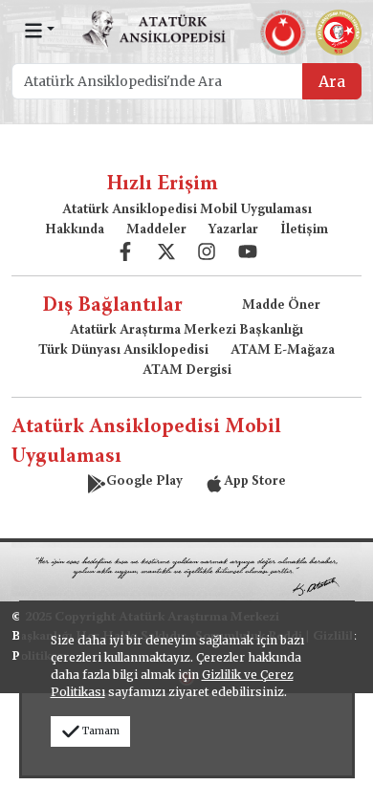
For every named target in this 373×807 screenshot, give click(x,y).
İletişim (304, 230)
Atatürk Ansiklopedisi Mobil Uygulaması (187, 210)
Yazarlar (233, 230)
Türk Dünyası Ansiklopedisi (123, 351)
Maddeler (156, 230)
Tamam (101, 731)
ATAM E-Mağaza (282, 351)
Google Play (144, 482)
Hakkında (74, 230)
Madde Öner (281, 306)
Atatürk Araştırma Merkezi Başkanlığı (186, 331)
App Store (255, 482)
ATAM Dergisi (187, 371)
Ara (331, 81)
